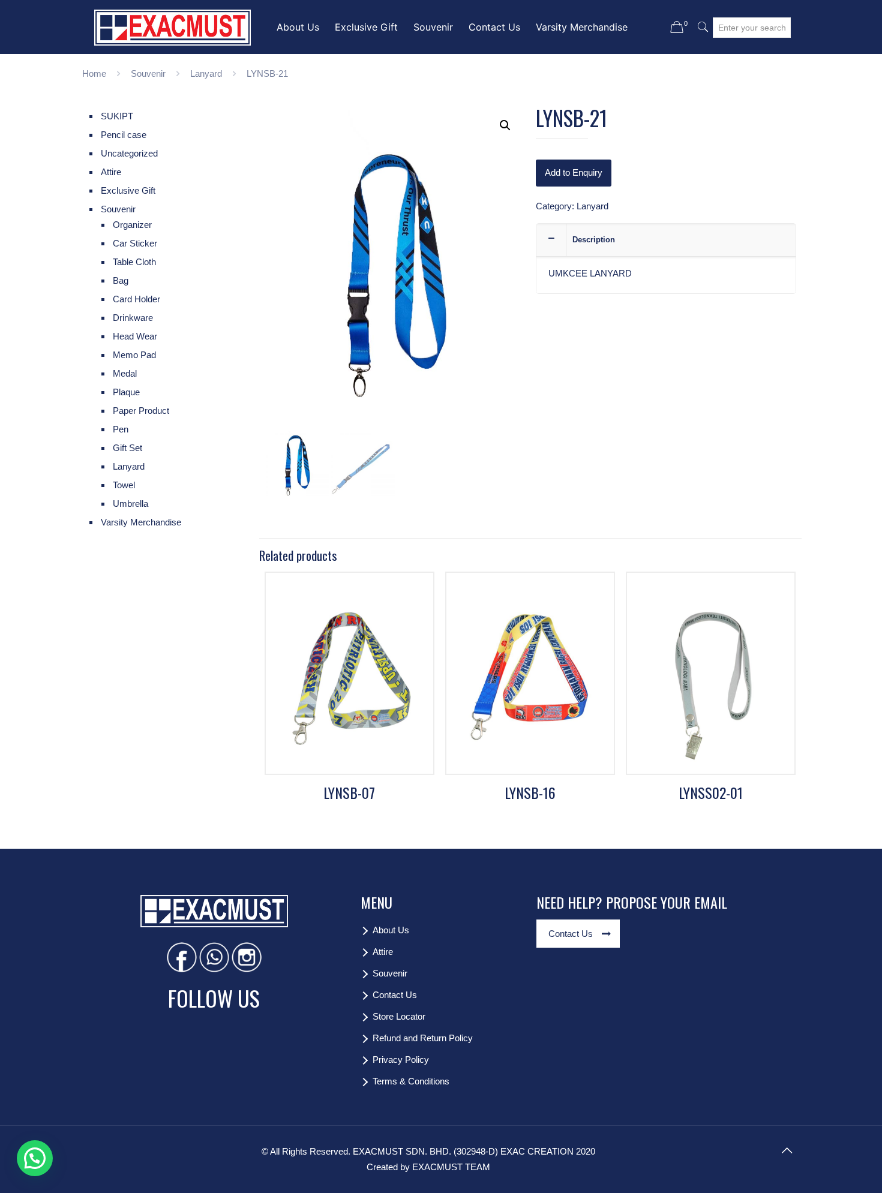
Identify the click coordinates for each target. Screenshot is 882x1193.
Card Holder (136, 299)
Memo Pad (134, 355)
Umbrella (130, 503)
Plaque (126, 392)
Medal (125, 373)
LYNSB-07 (349, 792)
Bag (120, 280)
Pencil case (123, 135)
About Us (391, 930)
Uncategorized (129, 153)
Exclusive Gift (128, 190)
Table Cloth (134, 262)
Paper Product (141, 410)
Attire (111, 172)
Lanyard (206, 73)
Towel (124, 485)
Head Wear (135, 336)
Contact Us (395, 995)
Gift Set (127, 448)
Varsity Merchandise (141, 522)
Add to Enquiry (573, 172)
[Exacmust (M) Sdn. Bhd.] (172, 27)
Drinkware (133, 317)
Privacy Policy (401, 1059)
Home (94, 73)
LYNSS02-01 (711, 792)
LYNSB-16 (530, 792)
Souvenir (148, 73)
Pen (120, 429)
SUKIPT (117, 116)
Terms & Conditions (411, 1081)
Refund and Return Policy (423, 1038)
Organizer (132, 225)
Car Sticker (135, 243)
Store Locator (399, 1016)
